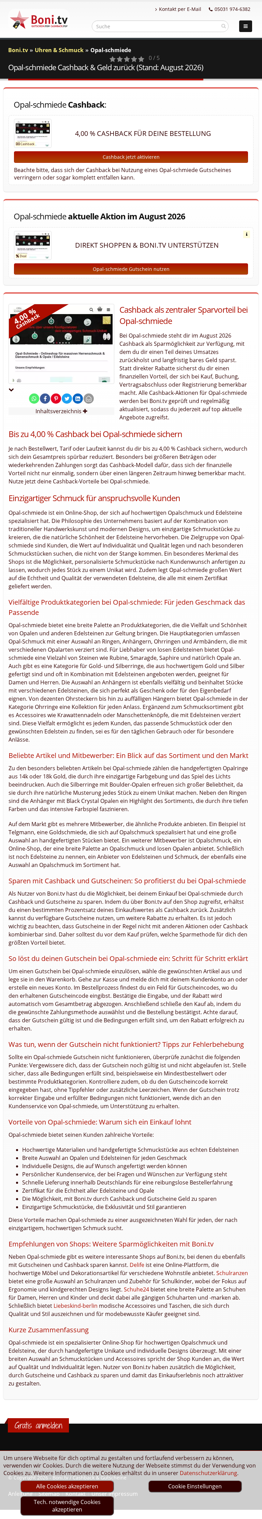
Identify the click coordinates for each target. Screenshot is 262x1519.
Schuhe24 (136, 1289)
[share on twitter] (66, 398)
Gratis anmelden (38, 1425)
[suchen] (223, 25)
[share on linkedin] (77, 398)
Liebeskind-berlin (76, 1305)
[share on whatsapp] (34, 398)
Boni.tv (18, 50)
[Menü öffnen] (245, 26)
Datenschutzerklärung (208, 1473)
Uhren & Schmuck (59, 50)
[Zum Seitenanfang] (250, 1511)
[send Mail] (88, 398)
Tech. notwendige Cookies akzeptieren (67, 1505)
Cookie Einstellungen (195, 1486)
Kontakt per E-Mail (180, 9)
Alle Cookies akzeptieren (67, 1486)
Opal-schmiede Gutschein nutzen (131, 269)
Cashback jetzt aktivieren (131, 157)
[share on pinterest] (55, 398)
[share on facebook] (45, 398)
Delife (137, 1265)
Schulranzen (232, 1273)
